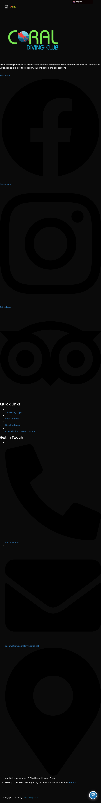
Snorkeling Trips (13, 412)
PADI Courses (12, 418)
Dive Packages (12, 425)
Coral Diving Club (30, 797)
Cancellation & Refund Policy (20, 431)
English (79, 2)
